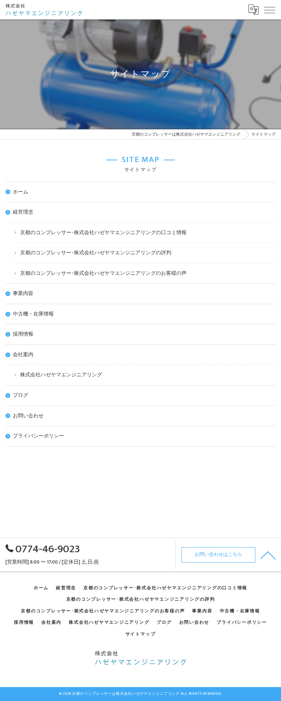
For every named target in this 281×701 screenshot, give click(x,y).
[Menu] (270, 9)
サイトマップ (140, 634)
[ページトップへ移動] (268, 554)
